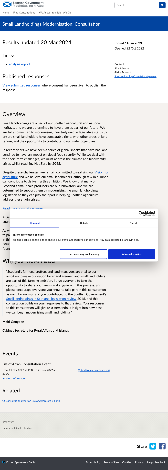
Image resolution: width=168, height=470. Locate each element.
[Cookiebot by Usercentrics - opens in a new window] (141, 213)
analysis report (19, 64)
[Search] (162, 5)
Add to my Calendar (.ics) (95, 370)
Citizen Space (14, 462)
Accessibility (93, 462)
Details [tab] (84, 222)
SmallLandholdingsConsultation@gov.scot (136, 76)
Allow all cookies (131, 254)
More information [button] (16, 378)
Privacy (139, 462)
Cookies (126, 462)
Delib (32, 462)
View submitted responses (21, 85)
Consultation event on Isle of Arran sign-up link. (33, 400)
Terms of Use (111, 462)
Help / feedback (156, 462)
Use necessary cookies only (83, 254)
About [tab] (133, 222)
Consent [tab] (35, 222)
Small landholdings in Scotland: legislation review (41, 299)
